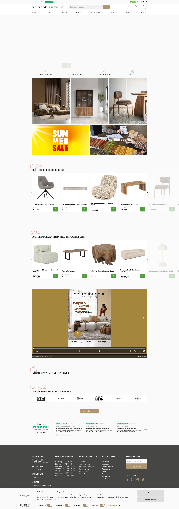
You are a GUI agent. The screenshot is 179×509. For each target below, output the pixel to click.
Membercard (83, 471)
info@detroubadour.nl (42, 485)
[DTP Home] (60, 398)
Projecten (113, 12)
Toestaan (151, 493)
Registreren (136, 467)
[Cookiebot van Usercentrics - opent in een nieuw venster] (25, 505)
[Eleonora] (80, 398)
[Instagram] (132, 479)
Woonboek (106, 464)
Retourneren (84, 469)
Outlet (104, 479)
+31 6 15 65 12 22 (39, 477)
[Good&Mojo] (99, 398)
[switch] (67, 505)
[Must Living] (138, 398)
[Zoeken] (106, 7)
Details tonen (112, 505)
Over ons (105, 462)
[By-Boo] (41, 398)
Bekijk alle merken (89, 411)
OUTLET (144, 12)
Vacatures (106, 476)
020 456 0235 (39, 470)
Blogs (104, 471)
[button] (64, 65)
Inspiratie (129, 12)
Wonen (34, 12)
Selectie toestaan (150, 499)
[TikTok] (143, 479)
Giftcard (82, 474)
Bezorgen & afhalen (86, 467)
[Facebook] (127, 479)
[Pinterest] (138, 479)
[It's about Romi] (118, 398)
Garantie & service (85, 464)
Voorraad (64, 12)
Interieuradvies (95, 12)
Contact (82, 462)
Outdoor (48, 12)
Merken (78, 12)
